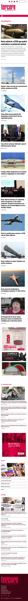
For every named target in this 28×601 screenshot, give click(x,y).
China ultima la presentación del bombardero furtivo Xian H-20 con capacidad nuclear (11, 116)
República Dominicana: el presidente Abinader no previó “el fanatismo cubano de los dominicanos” (13, 558)
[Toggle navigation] (2, 16)
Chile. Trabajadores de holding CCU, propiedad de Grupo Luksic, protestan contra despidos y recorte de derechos (14, 513)
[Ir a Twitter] (11, 1)
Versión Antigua (5, 593)
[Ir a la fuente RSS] (17, 1)
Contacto (3, 585)
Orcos (2, 489)
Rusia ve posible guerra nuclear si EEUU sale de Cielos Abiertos (13, 234)
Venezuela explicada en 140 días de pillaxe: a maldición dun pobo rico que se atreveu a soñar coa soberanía (13, 524)
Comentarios (4, 590)
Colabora (3, 587)
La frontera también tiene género (9, 553)
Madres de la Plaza (5, 486)
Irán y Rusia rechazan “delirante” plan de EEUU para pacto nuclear (13, 145)
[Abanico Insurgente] (14, 371)
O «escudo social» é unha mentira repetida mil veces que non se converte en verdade (13, 564)
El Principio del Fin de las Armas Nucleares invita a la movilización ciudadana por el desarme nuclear (11, 319)
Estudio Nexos (18, 598)
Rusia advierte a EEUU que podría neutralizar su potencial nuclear (14, 42)
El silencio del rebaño (6, 477)
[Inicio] (8, 7)
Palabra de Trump (5, 483)
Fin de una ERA (4, 518)
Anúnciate (4, 588)
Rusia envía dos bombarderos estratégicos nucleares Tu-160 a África (13, 290)
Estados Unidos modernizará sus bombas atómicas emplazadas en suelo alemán (13, 173)
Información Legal (6, 591)
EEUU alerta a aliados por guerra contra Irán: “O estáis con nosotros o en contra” (12, 420)
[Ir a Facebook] (9, 1)
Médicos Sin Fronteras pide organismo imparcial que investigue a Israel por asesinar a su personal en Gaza (14, 402)
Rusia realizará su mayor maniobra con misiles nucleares (13, 262)
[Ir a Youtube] (14, 1)
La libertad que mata (6, 480)
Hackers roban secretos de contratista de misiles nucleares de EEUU (14, 87)
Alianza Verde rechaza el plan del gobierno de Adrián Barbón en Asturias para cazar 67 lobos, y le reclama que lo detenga (13, 408)
